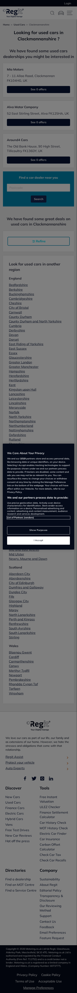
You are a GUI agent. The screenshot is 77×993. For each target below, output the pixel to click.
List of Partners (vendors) (20, 517)
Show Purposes (38, 530)
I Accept (38, 540)
